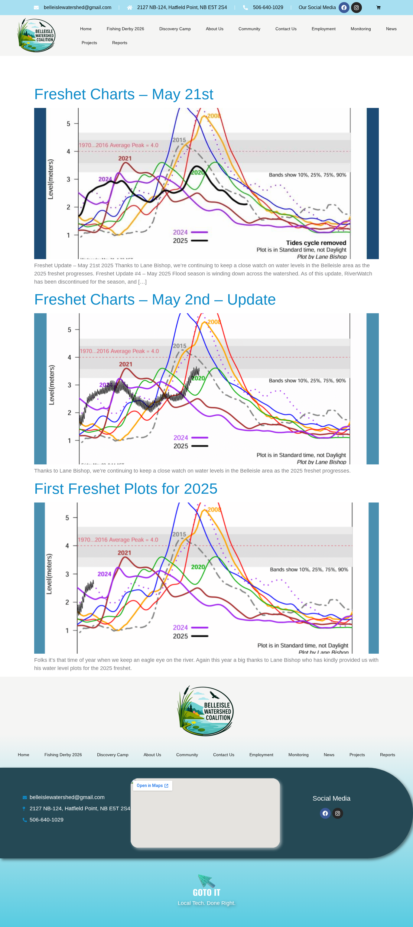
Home (86, 28)
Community (249, 28)
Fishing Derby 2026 (125, 28)
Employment (324, 28)
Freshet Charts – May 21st (123, 94)
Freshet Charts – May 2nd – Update (155, 299)
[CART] (378, 7)
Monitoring (361, 28)
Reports (119, 42)
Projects (89, 42)
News (391, 28)
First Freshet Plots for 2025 (126, 488)
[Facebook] (344, 7)
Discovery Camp (175, 28)
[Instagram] (356, 7)
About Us (214, 28)
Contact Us (286, 28)
